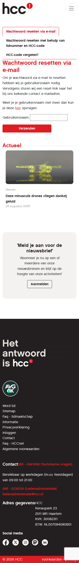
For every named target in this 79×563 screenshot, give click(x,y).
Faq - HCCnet (13, 443)
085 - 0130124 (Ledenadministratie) (30, 489)
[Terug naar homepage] (18, 8)
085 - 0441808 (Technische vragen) (45, 464)
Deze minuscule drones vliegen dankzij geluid (36, 198)
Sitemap (9, 411)
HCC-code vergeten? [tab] (22, 55)
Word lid (9, 406)
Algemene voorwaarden (21, 449)
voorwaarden (52, 559)
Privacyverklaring (16, 427)
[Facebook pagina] (6, 542)
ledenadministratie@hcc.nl (23, 494)
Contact (9, 438)
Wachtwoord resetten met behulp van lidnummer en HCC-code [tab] (35, 43)
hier (18, 108)
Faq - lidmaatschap (18, 417)
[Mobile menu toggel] (71, 8)
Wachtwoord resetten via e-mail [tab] (30, 31)
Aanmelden (39, 284)
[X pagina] (15, 542)
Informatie (10, 422)
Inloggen (9, 433)
